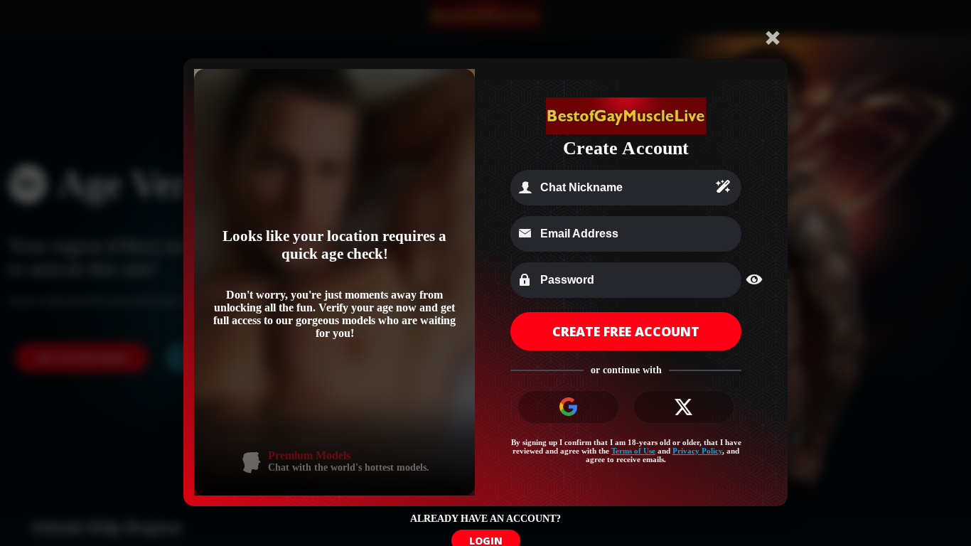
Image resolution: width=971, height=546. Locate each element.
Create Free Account (625, 331)
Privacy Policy (697, 450)
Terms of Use (633, 450)
